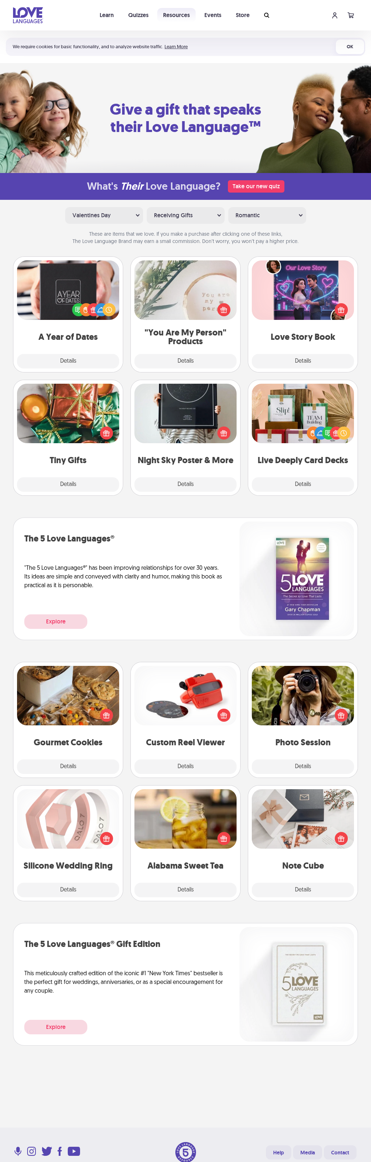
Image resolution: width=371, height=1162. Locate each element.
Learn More (176, 47)
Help (278, 1152)
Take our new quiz (256, 186)
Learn (107, 15)
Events (212, 15)
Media (307, 1152)
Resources (176, 15)
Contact (340, 1152)
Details (68, 361)
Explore (56, 621)
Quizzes (138, 15)
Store (243, 15)
